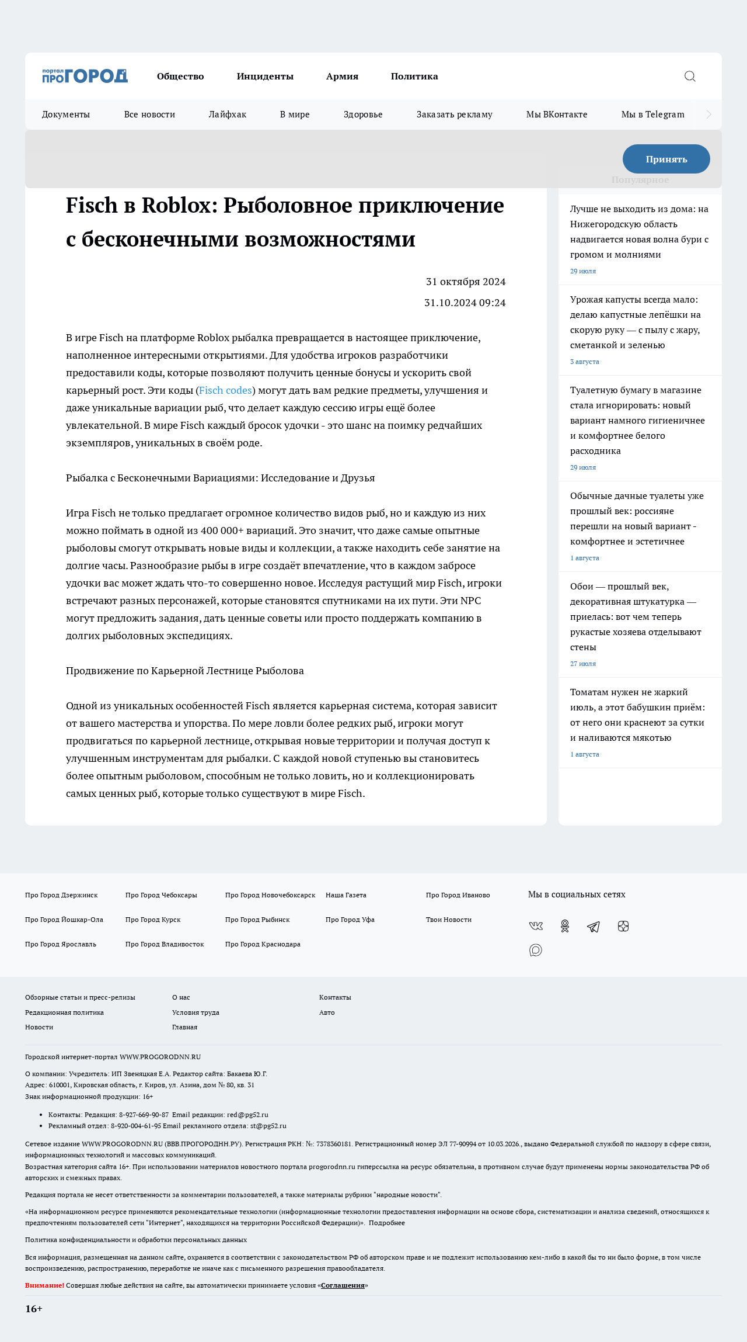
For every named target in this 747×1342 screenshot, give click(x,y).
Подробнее (387, 1222)
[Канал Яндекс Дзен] (623, 926)
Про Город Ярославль (60, 943)
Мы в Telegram (653, 114)
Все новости (149, 114)
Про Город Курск (152, 919)
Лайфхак (227, 114)
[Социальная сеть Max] (535, 949)
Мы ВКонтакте (557, 114)
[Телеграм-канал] (594, 926)
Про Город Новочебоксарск (270, 894)
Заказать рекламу (455, 114)
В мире (295, 114)
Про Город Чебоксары (161, 894)
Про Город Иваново (458, 894)
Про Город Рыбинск (257, 919)
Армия (342, 76)
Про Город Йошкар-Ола (64, 919)
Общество (180, 76)
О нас (181, 997)
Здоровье (363, 114)
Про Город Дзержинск (61, 894)
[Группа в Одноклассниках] (565, 926)
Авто (327, 1012)
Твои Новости (449, 919)
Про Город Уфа (350, 919)
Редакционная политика (64, 1012)
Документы (66, 114)
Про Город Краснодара (263, 943)
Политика (414, 76)
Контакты (335, 997)
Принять (666, 159)
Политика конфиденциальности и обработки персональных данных (136, 1239)
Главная (184, 1026)
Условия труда (195, 1012)
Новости (39, 1026)
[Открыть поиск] (689, 76)
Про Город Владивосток (164, 943)
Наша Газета (346, 894)
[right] (709, 114)
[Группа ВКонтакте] (535, 926)
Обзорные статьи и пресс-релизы (80, 997)
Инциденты (265, 76)
